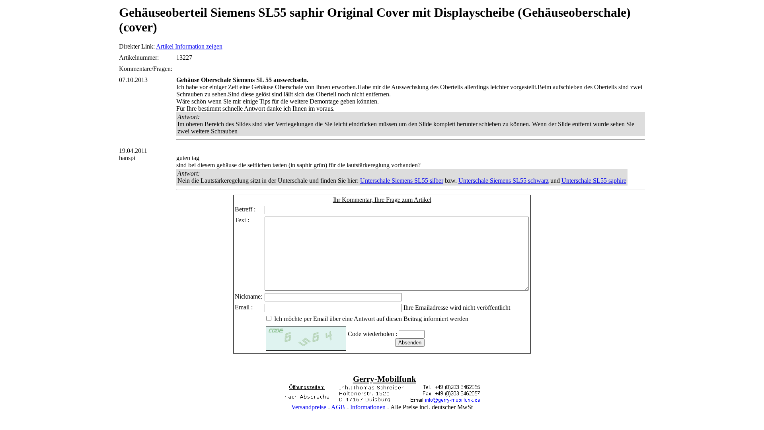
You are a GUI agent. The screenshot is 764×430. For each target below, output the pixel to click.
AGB (338, 407)
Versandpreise (308, 407)
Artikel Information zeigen (189, 46)
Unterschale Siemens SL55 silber (401, 180)
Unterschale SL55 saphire (593, 180)
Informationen (368, 407)
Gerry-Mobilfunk (384, 379)
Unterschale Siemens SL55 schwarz (503, 180)
